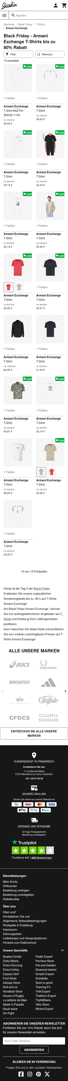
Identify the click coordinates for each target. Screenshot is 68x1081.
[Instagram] (30, 1074)
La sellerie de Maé (15, 1000)
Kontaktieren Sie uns (34, 766)
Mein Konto (10, 881)
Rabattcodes (11, 899)
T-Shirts (40, 24)
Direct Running (12, 965)
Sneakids (42, 978)
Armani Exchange (16, 106)
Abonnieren (34, 1050)
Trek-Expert (43, 991)
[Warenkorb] (64, 5)
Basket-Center (12, 956)
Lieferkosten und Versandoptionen (25, 938)
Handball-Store (12, 991)
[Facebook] (21, 1074)
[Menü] (4, 15)
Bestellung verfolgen (16, 890)
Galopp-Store (11, 983)
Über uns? (9, 912)
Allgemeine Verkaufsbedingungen (25, 921)
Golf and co (10, 987)
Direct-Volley (11, 969)
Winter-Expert (44, 1009)
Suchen (21, 15)
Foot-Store (10, 978)
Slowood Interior (46, 969)
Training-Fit (43, 987)
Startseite (9, 24)
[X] (47, 1074)
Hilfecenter (10, 886)
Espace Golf (11, 974)
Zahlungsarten (12, 934)
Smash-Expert (45, 974)
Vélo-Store (42, 1004)
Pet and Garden (46, 965)
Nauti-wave (10, 1009)
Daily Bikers (10, 961)
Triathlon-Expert (46, 996)
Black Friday (25, 24)
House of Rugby (13, 996)
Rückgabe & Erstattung (18, 925)
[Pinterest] (38, 1074)
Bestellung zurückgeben (34, 834)
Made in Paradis (13, 1004)
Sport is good (44, 983)
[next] (65, 691)
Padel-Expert (44, 956)
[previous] (2, 691)
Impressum (10, 929)
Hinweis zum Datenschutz (19, 942)
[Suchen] (13, 15)
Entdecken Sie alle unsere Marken (34, 733)
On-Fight (8, 1013)
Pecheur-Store (45, 961)
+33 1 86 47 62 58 (34, 778)
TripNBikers (43, 1000)
